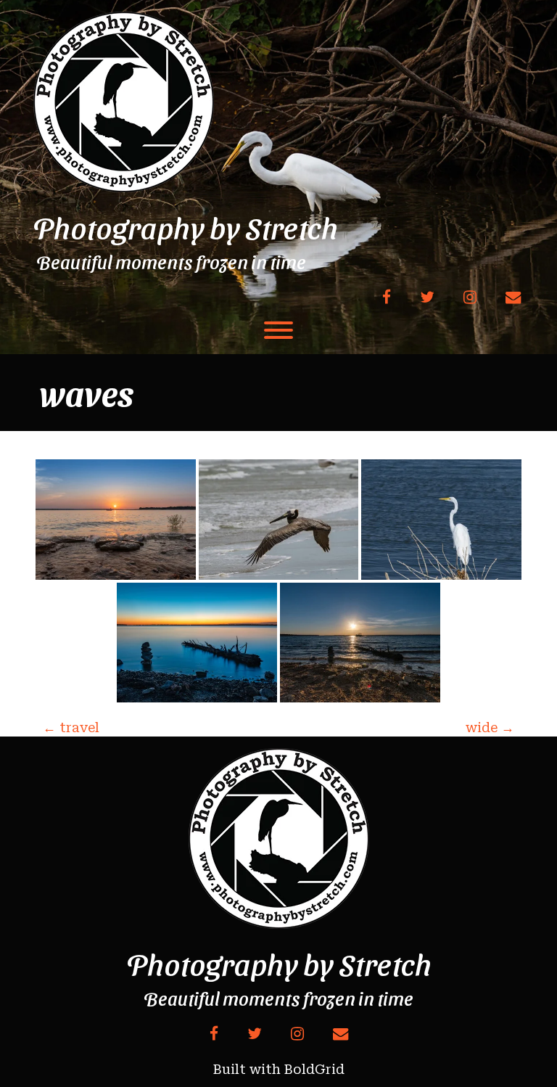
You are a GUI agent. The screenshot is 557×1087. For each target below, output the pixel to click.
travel (71, 727)
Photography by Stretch (185, 227)
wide (490, 727)
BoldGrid (314, 1069)
